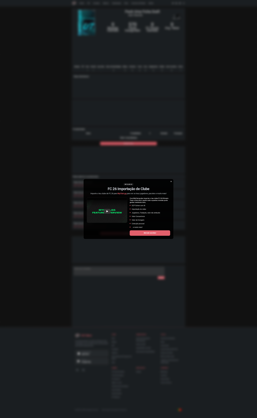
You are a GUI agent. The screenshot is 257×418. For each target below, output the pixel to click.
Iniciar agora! (150, 233)
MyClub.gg (122, 193)
